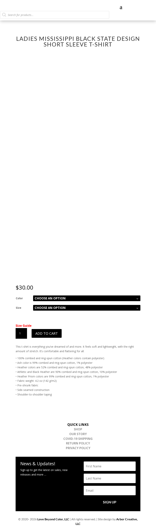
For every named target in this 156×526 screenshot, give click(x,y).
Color (19, 298)
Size (18, 307)
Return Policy (78, 443)
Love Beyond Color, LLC (53, 519)
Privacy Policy (78, 448)
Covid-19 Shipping (78, 439)
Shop (78, 429)
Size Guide (24, 326)
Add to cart (46, 333)
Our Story (78, 434)
